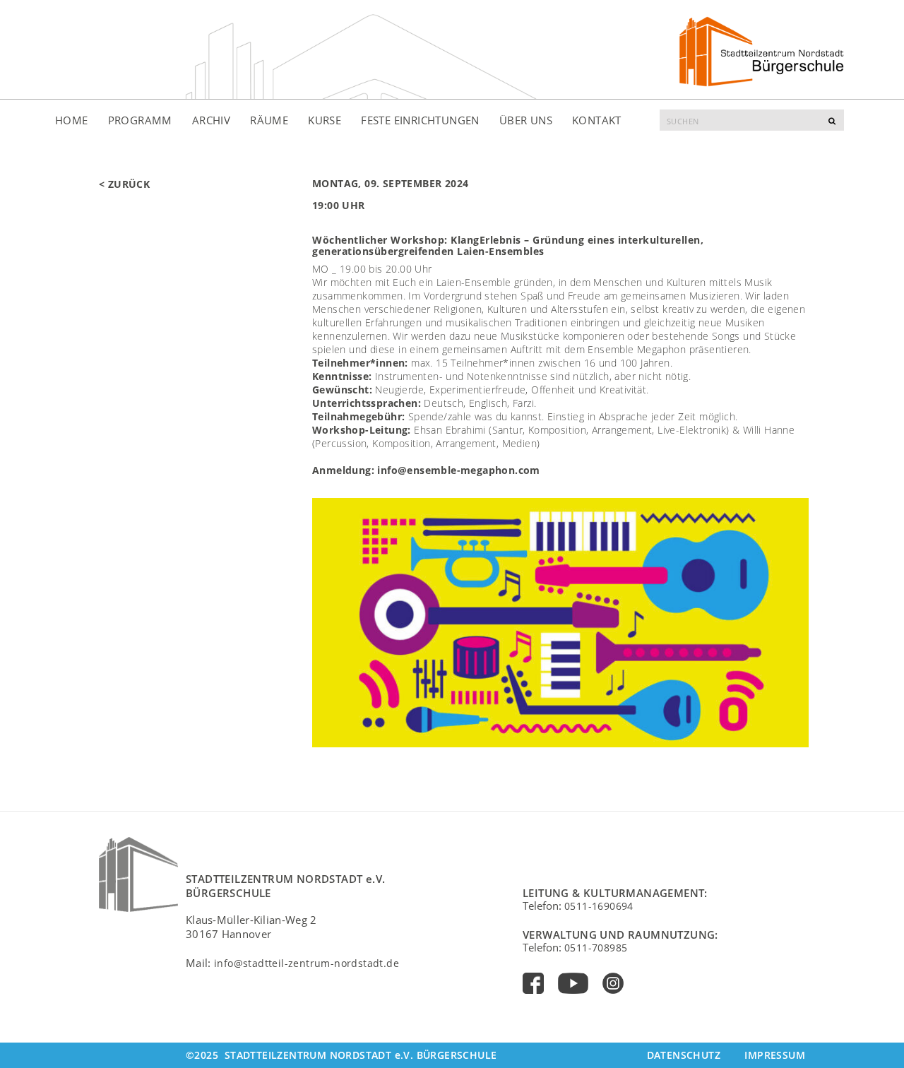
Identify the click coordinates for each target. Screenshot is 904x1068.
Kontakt (597, 120)
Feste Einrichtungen (420, 120)
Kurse (324, 120)
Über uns (525, 120)
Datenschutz (683, 1055)
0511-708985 (595, 947)
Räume (269, 120)
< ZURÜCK (124, 184)
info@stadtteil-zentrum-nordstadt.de (306, 963)
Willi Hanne (769, 430)
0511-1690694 (599, 906)
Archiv (211, 120)
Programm (140, 120)
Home (71, 120)
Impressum (774, 1055)
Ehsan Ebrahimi (451, 430)
